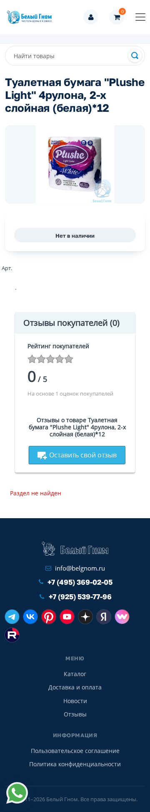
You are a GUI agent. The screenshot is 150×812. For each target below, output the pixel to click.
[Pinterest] (49, 617)
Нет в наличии (75, 235)
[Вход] (90, 17)
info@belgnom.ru (80, 568)
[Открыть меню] (140, 17)
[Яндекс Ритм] (104, 617)
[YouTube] (67, 617)
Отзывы (75, 714)
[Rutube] (12, 635)
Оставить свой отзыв (83, 455)
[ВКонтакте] (30, 617)
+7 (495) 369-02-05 (80, 582)
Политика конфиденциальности (75, 764)
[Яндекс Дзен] (85, 617)
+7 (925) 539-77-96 (80, 596)
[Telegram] (12, 617)
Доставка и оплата (75, 687)
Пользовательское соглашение (75, 751)
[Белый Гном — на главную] (32, 17)
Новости (75, 701)
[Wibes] (122, 617)
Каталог (75, 674)
